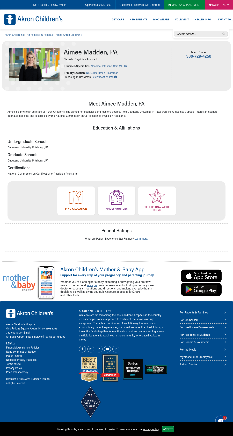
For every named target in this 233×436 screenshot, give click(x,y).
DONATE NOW (220, 4)
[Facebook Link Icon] (82, 349)
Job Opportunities (55, 336)
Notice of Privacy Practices (21, 359)
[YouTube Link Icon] (107, 349)
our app (92, 285)
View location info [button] (105, 77)
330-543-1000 (103, 4)
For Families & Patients (39, 34)
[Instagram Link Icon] (90, 349)
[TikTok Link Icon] (115, 349)
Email (27, 332)
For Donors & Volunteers (194, 342)
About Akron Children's (69, 34)
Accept (168, 429)
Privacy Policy (14, 368)
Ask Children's (152, 4)
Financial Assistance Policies (22, 347)
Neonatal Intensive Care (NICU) (109, 66)
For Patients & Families (194, 312)
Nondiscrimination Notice (21, 351)
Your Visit (182, 19)
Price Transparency (17, 372)
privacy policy (151, 429)
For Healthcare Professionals (197, 327)
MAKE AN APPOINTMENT (186, 4)
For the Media (188, 349)
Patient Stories (188, 364)
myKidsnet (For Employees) (196, 357)
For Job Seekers (189, 320)
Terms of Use (13, 364)
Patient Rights (14, 355)
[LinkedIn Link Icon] (99, 349)
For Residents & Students (195, 334)
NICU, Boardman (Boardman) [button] (102, 73)
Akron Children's (14, 34)
